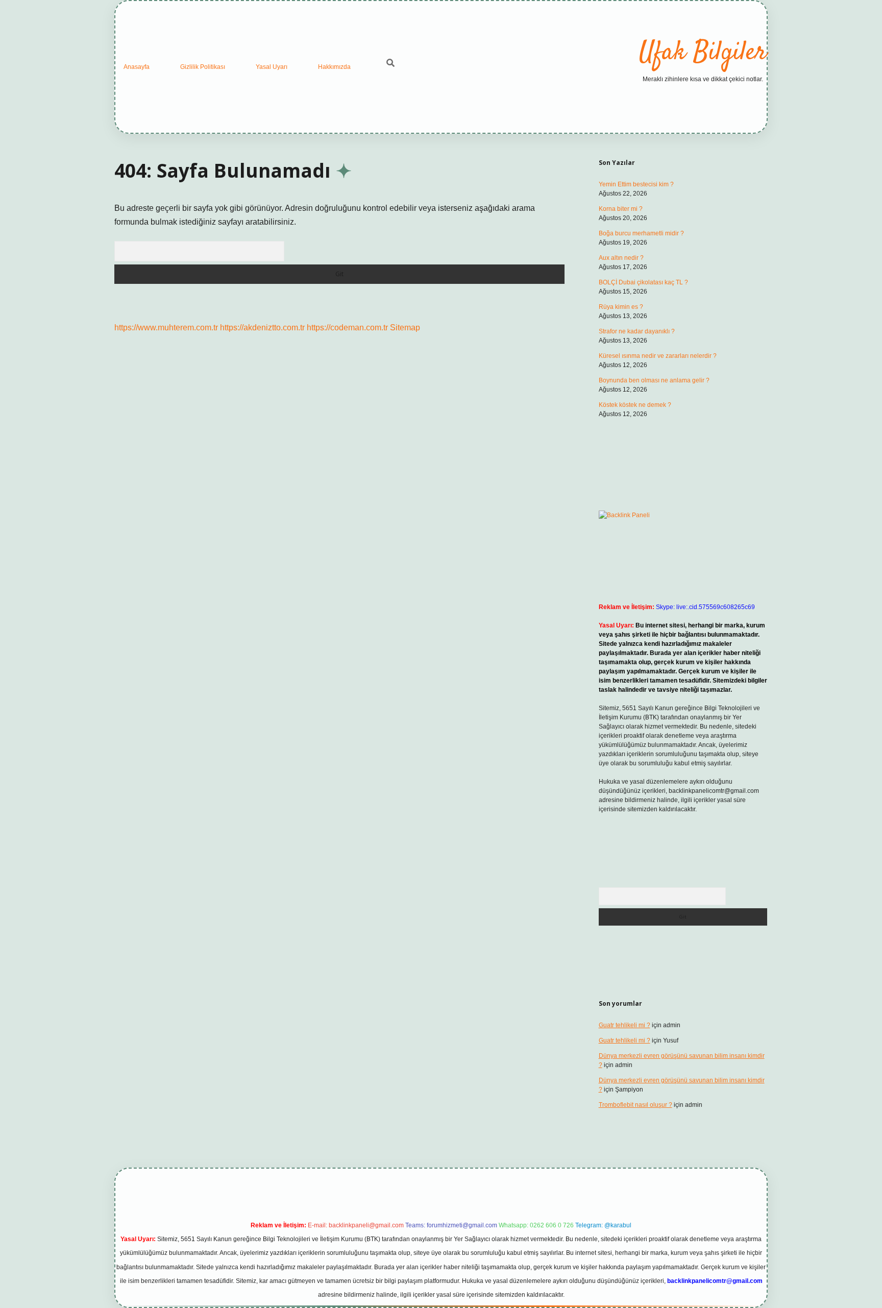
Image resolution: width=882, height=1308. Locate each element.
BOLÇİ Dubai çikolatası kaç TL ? (643, 282)
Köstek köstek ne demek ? (635, 404)
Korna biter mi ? (621, 208)
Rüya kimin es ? (621, 306)
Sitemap (405, 327)
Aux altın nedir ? (621, 257)
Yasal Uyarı (271, 66)
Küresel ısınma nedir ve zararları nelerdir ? (658, 355)
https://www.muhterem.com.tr (166, 327)
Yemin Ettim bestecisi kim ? (636, 184)
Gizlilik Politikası (202, 66)
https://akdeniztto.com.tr (262, 327)
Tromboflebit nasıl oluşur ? (635, 1104)
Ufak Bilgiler (703, 52)
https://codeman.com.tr (347, 327)
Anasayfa (137, 66)
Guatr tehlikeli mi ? (624, 1025)
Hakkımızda (334, 66)
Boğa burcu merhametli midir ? (641, 233)
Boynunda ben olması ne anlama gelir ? (654, 380)
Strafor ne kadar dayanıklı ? (637, 331)
